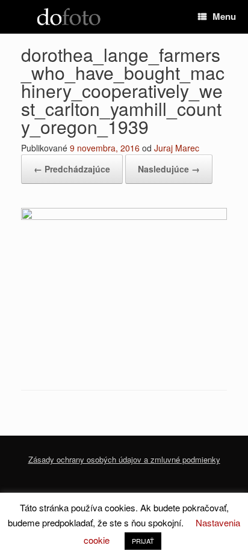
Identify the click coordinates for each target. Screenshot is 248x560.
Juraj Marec (176, 148)
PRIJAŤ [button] (143, 541)
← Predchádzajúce (72, 169)
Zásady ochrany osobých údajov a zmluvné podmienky (124, 459)
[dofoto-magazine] (68, 17)
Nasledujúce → (169, 169)
